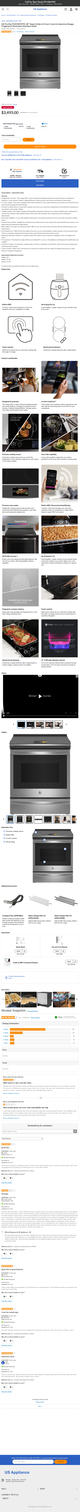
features (40, 181)
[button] (65, 9)
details (15, 104)
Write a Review (29, 31)
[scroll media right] (77, 999)
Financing (49, 4)
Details (64, 177)
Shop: (11, 21)
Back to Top (40, 1402)
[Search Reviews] (75, 1131)
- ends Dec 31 (21, 155)
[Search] (7, 9)
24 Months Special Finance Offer (12, 152)
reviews (40, 185)
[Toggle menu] (3, 9)
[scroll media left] (3, 999)
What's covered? (19, 123)
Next (40, 1406)
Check (28, 140)
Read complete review (10, 1093)
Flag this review (6, 1182)
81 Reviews (20, 31)
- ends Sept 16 (31, 159)
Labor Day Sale (23, 4)
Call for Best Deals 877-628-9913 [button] (40, 2)
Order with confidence (15, 177)
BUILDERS (58, 4)
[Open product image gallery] (40, 61)
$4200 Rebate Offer (37, 4)
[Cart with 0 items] (76, 9)
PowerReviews (33, 1011)
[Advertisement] (40, 1431)
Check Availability (7, 135)
